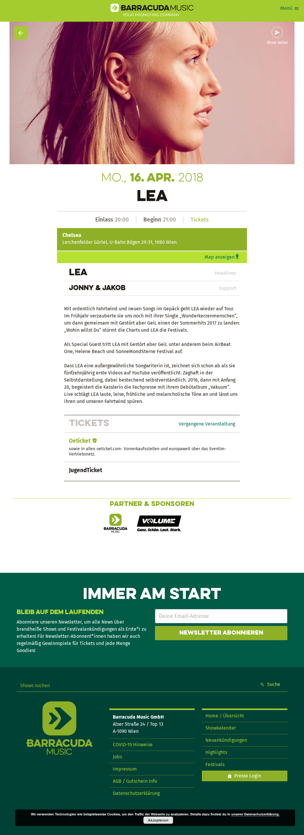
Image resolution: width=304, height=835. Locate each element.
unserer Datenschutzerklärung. (255, 814)
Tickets (200, 219)
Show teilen (277, 42)
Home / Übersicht (224, 716)
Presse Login (247, 776)
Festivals (214, 764)
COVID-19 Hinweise (133, 744)
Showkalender (220, 728)
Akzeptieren (158, 820)
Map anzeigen (220, 257)
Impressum (125, 769)
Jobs (117, 757)
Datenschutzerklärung (136, 793)
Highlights (216, 752)
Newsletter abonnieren (221, 633)
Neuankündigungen (226, 740)
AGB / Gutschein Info (135, 781)
